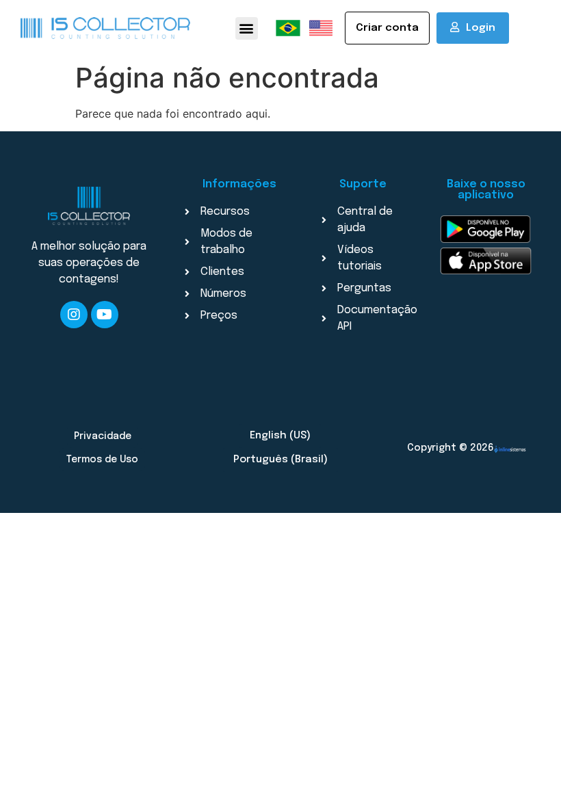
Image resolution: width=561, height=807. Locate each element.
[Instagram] (74, 314)
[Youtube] (104, 314)
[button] (246, 28)
